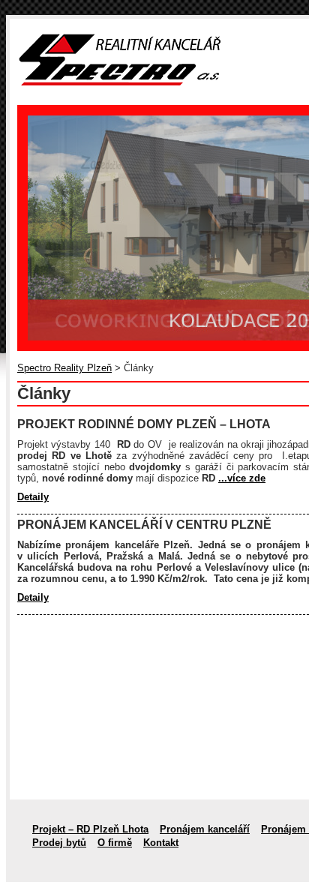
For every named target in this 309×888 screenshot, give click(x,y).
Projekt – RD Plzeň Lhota (90, 829)
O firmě (115, 842)
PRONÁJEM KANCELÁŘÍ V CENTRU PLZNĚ (144, 524)
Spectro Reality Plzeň (64, 368)
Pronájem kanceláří (205, 829)
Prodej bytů (59, 842)
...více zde (242, 478)
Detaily (33, 496)
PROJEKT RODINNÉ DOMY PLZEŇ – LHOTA (144, 424)
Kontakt (160, 842)
